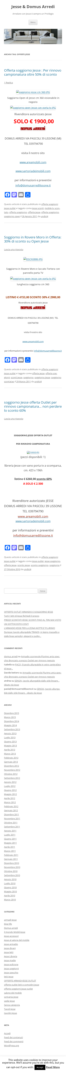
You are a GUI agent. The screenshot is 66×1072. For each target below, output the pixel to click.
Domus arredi (11, 927)
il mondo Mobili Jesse (14, 932)
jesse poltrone (11, 964)
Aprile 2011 (9, 846)
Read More (53, 1067)
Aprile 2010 (9, 895)
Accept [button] (40, 1067)
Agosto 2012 (10, 782)
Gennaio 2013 (11, 761)
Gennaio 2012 (11, 810)
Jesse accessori (11, 936)
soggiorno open (12, 216)
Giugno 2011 (10, 838)
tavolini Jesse (10, 1013)
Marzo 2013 (10, 753)
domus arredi (11, 656)
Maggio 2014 (10, 725)
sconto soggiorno (39, 565)
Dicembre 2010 (11, 863)
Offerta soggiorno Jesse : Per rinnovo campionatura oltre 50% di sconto (32, 72)
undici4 (44, 216)
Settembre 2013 (12, 729)
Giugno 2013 (10, 741)
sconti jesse (16, 377)
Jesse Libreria (10, 956)
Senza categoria (12, 1004)
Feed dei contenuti (13, 1037)
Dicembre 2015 (11, 713)
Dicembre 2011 (11, 814)
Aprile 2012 (9, 798)
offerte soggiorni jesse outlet (18, 988)
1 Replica (8, 82)
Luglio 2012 (9, 786)
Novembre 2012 (12, 769)
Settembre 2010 (12, 875)
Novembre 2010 (12, 867)
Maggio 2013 (10, 745)
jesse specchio (11, 972)
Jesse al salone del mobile (16, 940)
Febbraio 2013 (11, 757)
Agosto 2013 (10, 733)
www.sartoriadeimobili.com (33, 171)
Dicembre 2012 (11, 765)
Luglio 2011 (9, 834)
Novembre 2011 (12, 818)
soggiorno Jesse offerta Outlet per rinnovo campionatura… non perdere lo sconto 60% (33, 406)
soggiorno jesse (42, 377)
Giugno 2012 (10, 790)
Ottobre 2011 (10, 822)
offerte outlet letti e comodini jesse (21, 984)
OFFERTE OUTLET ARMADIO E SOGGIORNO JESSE (28, 611)
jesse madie (10, 960)
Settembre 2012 (12, 778)
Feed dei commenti (13, 1041)
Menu (33, 22)
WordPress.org (11, 1045)
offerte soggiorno (50, 212)
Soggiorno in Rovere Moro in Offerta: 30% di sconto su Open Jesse (32, 239)
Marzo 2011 (10, 850)
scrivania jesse (11, 996)
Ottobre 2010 (10, 871)
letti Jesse (8, 976)
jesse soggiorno (52, 561)
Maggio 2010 (10, 891)
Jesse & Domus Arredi (33, 6)
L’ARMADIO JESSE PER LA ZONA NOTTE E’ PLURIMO (29, 628)
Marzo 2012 (10, 802)
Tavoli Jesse (9, 1009)
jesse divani (10, 948)
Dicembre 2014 (11, 721)
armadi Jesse (10, 919)
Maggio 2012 (10, 794)
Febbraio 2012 (11, 806)
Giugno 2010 (10, 887)
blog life (8, 923)
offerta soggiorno (18, 212)
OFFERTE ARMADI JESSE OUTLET (20, 980)
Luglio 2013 (9, 737)
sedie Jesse (9, 1000)
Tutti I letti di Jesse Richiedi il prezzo (21, 615)
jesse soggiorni (11, 968)
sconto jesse (23, 565)
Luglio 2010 (9, 883)
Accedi (7, 1033)
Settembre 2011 (12, 826)
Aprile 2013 (9, 749)
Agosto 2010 (10, 879)
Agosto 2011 (10, 830)
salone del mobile (13, 992)
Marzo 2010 (10, 899)
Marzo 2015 (10, 717)
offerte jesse (34, 212)
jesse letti (8, 952)
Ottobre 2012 (10, 773)
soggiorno (28, 377)
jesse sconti (38, 208)
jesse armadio (11, 944)
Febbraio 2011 (11, 855)
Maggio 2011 (10, 842)
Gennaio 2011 (11, 859)
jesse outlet (38, 561)
